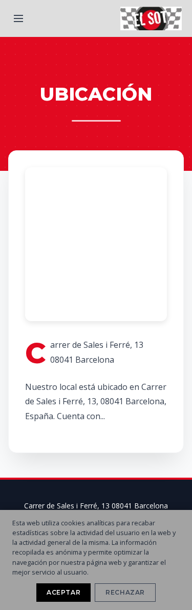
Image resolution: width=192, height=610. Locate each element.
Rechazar (125, 592)
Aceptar (63, 592)
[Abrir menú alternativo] (18, 18)
